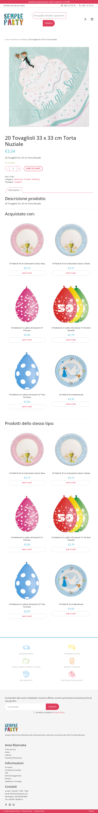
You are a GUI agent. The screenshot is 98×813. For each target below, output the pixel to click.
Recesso (8, 778)
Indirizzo (8, 755)
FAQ (6, 773)
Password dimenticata (13, 758)
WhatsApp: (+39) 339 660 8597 (16, 796)
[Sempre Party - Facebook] (6, 805)
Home (7, 39)
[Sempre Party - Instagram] (10, 805)
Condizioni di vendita (13, 770)
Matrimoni (15, 39)
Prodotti (27, 179)
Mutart (91, 811)
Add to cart (33, 168)
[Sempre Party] (13, 19)
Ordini (7, 752)
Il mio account (10, 749)
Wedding (24, 39)
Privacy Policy (58, 712)
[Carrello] (92, 19)
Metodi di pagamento (13, 776)
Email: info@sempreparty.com (16, 794)
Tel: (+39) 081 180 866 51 (14, 799)
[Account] (85, 19)
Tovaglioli (18, 182)
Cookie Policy (39, 811)
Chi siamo (8, 767)
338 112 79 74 (69, 5)
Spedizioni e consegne (13, 781)
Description (14, 190)
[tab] (14, 190)
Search (49, 23)
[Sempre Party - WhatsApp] (14, 805)
